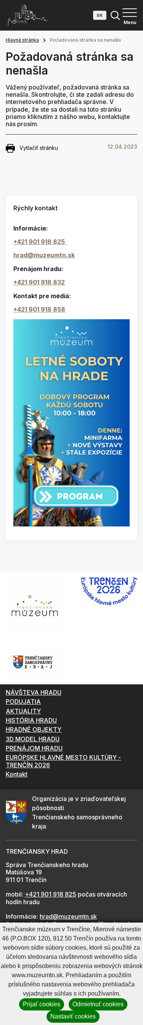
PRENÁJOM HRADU (34, 748)
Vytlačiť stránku (38, 148)
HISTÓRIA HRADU (31, 720)
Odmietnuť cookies (98, 1004)
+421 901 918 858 (39, 309)
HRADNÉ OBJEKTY (33, 729)
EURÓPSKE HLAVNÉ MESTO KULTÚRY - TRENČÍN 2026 (63, 761)
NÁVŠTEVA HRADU (33, 692)
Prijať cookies (41, 1004)
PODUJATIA (23, 701)
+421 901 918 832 (39, 282)
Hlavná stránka (22, 40)
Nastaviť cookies (73, 1016)
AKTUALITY (23, 711)
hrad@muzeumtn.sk (44, 255)
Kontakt (16, 774)
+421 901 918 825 (39, 241)
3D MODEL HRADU (32, 739)
